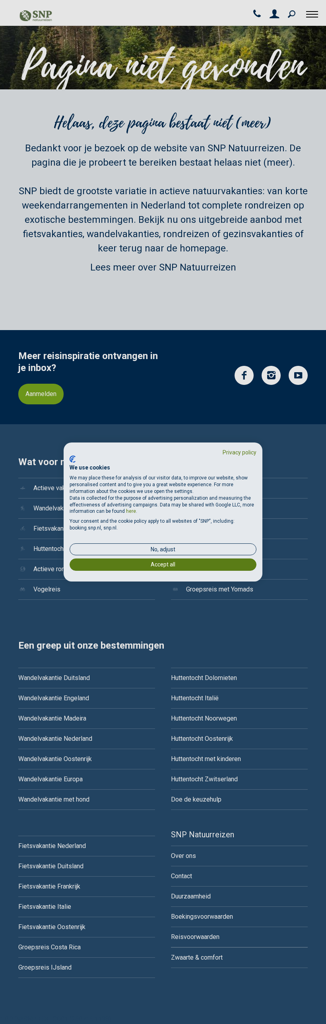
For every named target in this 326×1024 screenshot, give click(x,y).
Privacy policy (239, 452)
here (131, 511)
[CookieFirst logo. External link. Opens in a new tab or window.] (73, 459)
